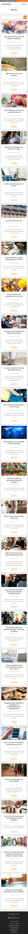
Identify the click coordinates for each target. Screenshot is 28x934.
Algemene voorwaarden (14, 925)
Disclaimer (14, 932)
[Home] (6, 4)
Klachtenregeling (14, 929)
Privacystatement (14, 927)
